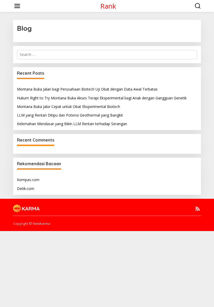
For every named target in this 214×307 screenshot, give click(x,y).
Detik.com (25, 188)
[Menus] (17, 6)
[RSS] (197, 208)
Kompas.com (28, 179)
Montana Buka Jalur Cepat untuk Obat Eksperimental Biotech (68, 106)
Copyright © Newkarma (31, 223)
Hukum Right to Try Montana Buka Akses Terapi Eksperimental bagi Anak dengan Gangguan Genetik (102, 97)
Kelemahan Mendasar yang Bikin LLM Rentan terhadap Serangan (72, 123)
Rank (108, 6)
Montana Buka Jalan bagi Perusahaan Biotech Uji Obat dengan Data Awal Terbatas (87, 89)
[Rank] (26, 208)
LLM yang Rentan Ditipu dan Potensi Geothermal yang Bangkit (70, 115)
